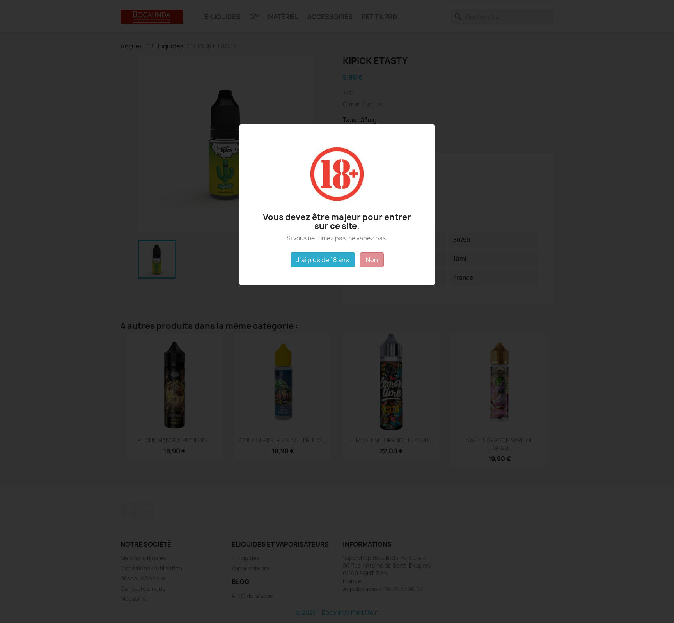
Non (372, 260)
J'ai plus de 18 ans (322, 260)
